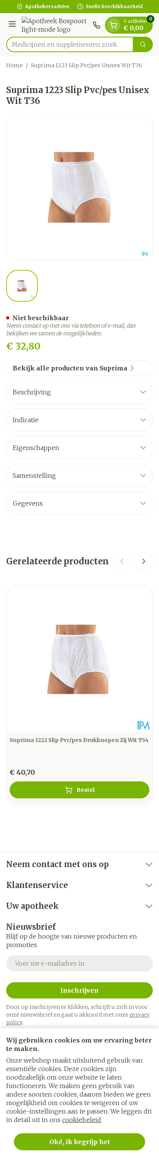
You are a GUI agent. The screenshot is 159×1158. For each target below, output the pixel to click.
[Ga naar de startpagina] (56, 25)
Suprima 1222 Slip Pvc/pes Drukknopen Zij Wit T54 (79, 740)
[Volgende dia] (143, 561)
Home (14, 65)
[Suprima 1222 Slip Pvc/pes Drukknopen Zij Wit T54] (79, 659)
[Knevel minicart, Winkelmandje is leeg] (113, 25)
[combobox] (70, 44)
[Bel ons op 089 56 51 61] (96, 25)
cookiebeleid (81, 1120)
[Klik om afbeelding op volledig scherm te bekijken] (79, 187)
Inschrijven (79, 990)
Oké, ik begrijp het (79, 1142)
